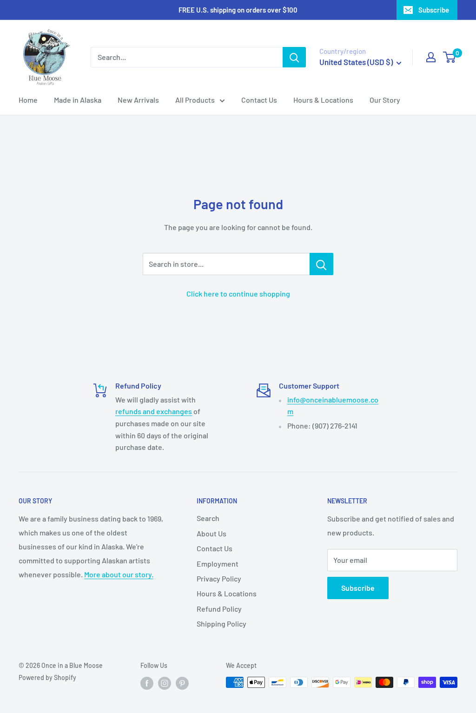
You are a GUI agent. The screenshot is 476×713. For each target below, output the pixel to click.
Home (28, 99)
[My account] (431, 57)
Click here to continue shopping (238, 293)
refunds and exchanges (153, 411)
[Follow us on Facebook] (146, 683)
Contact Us (259, 99)
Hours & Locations (323, 99)
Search (208, 518)
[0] (450, 57)
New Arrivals (138, 99)
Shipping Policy (221, 623)
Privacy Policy (219, 578)
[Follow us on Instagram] (164, 683)
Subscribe (433, 10)
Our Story (385, 99)
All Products (195, 99)
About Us (211, 533)
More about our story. (118, 574)
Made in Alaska (77, 99)
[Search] (294, 57)
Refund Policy (219, 608)
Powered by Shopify (47, 677)
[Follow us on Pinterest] (182, 683)
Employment (217, 563)
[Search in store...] (321, 264)
